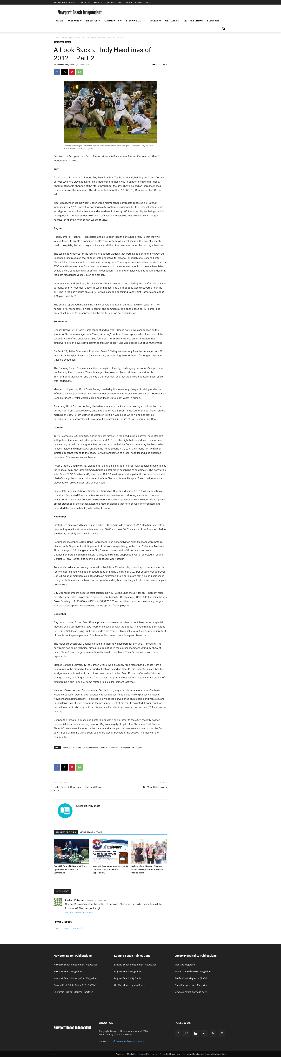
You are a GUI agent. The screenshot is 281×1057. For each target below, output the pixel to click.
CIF (73, 747)
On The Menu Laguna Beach (129, 985)
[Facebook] (57, 72)
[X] (64, 72)
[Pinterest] (72, 72)
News (77, 37)
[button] (223, 28)
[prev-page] (56, 879)
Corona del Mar (91, 747)
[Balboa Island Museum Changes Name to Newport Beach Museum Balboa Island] (149, 851)
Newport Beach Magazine (68, 971)
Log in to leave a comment (79, 912)
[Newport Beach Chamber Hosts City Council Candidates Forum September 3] (110, 851)
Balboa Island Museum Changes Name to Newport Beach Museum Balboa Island (147, 869)
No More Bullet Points (155, 787)
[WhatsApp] (79, 72)
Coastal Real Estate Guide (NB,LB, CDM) (75, 985)
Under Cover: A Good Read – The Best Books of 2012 (80, 789)
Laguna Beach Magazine (127, 971)
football (114, 747)
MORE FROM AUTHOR (91, 832)
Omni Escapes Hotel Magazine (191, 985)
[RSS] (213, 1033)
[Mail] (204, 1033)
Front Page (67, 37)
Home (56, 37)
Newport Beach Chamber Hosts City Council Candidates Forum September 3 (110, 869)
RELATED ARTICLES (66, 832)
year (140, 747)
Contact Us (144, 1054)
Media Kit (131, 1054)
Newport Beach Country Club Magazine (75, 978)
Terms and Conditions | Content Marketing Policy (205, 1054)
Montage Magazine (185, 964)
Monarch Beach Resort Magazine (193, 971)
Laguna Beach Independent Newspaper (135, 964)
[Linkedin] (195, 1033)
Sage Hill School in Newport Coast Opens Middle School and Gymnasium (70, 869)
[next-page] (61, 879)
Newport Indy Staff (65, 64)
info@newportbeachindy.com (128, 1041)
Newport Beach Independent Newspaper (76, 964)
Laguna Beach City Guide (127, 978)
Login (154, 1054)
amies (65, 747)
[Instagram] (186, 1033)
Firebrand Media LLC (125, 1034)
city (79, 747)
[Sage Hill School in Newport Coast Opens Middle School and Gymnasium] (71, 851)
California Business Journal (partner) (73, 991)
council (104, 747)
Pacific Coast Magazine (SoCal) (191, 978)
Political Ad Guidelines (170, 1054)
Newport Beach (127, 747)
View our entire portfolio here (191, 991)
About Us (120, 1054)
